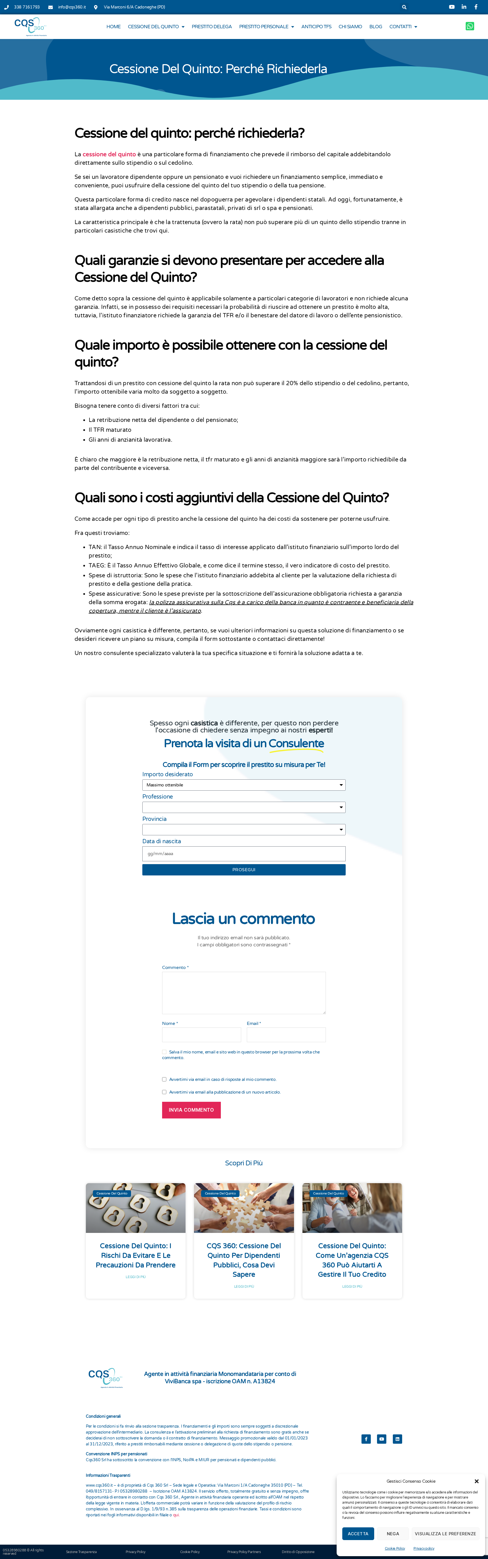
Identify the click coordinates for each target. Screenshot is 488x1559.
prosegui (244, 869)
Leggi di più (136, 1277)
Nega (393, 1533)
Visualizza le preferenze (445, 1533)
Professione (157, 796)
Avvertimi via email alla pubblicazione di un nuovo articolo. (225, 1092)
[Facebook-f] (366, 1439)
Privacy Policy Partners (244, 1552)
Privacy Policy (135, 1552)
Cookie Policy (395, 1549)
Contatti (400, 27)
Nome (170, 1023)
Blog (375, 27)
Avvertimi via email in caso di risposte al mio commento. (223, 1079)
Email (254, 1023)
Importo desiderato (167, 774)
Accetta (358, 1533)
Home (113, 27)
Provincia (154, 819)
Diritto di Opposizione (298, 1552)
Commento (175, 967)
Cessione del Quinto (153, 27)
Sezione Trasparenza (81, 1552)
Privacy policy (423, 1549)
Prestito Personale (263, 27)
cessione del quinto (109, 154)
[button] (477, 1481)
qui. (176, 1515)
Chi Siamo (350, 27)
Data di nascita (161, 841)
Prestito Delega (212, 27)
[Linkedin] (397, 1439)
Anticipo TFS (316, 27)
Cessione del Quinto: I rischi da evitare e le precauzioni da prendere (136, 1255)
